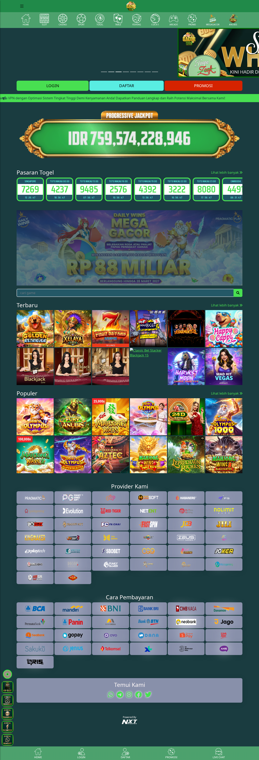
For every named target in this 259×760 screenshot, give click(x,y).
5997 (236, 189)
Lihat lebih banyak (225, 172)
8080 (177, 189)
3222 (147, 189)
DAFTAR (126, 85)
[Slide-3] (126, 72)
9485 (60, 189)
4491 (206, 189)
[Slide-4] (133, 72)
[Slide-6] (148, 72)
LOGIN (52, 85)
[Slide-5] (140, 72)
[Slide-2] (119, 72)
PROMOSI (203, 85)
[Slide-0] (104, 72)
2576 (89, 189)
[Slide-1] (111, 72)
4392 (118, 189)
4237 (30, 189)
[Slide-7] (155, 72)
